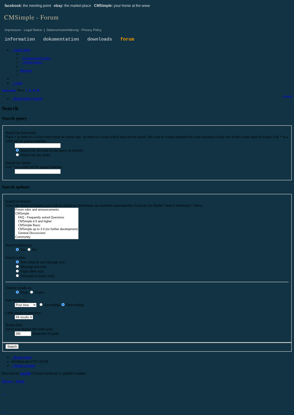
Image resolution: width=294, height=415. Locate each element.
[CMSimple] (46, 214)
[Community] (46, 237)
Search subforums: (19, 245)
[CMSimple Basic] (46, 225)
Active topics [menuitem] (9, 90)
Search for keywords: (21, 133)
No (34, 250)
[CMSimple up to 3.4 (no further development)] (46, 229)
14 (29, 90)
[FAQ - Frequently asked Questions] (46, 218)
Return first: (14, 325)
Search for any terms (35, 155)
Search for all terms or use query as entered (51, 150)
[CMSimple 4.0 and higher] (46, 221)
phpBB (25, 373)
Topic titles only (32, 271)
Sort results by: (16, 300)
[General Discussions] (46, 233)
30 (34, 90)
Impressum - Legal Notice (23, 30)
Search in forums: (18, 201)
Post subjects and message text (42, 262)
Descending (74, 305)
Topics (39, 292)
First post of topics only (37, 276)
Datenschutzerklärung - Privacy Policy (74, 30)
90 (38, 90)
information (20, 39)
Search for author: (18, 163)
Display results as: (19, 288)
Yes (22, 250)
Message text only (33, 267)
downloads (99, 39)
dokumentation (61, 39)
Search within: (16, 257)
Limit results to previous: (23, 313)
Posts (24, 292)
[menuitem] (35, 58)
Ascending (51, 305)
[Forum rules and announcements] (46, 210)
